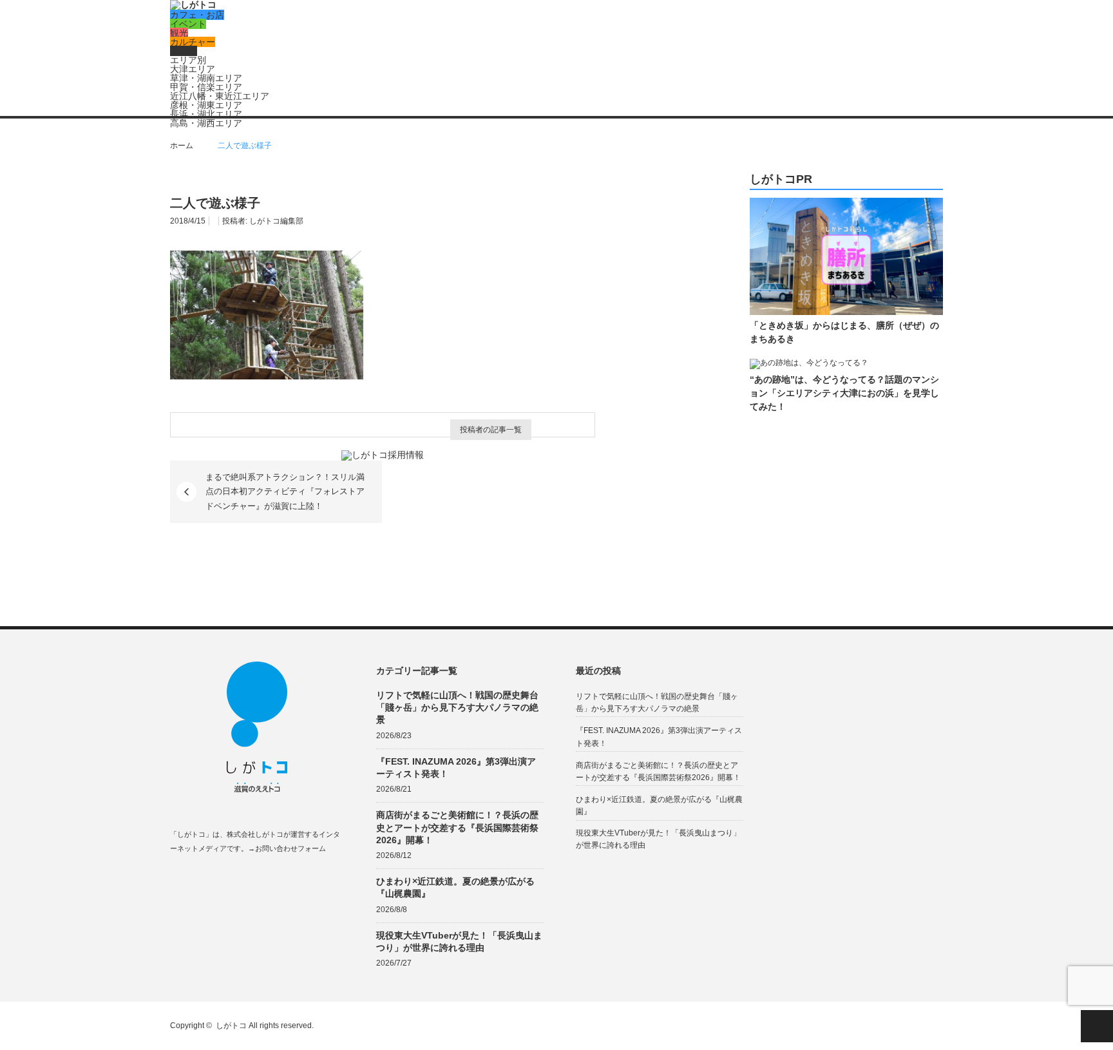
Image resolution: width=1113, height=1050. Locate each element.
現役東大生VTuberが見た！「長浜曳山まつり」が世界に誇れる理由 (459, 941)
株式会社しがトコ (255, 834)
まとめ (183, 51)
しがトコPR (781, 179)
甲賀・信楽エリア (206, 87)
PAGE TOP (1097, 1026)
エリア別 (188, 60)
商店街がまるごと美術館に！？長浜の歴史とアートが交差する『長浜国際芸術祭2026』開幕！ (457, 827)
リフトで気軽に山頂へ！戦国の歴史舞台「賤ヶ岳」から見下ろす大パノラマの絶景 (457, 707)
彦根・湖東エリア (206, 105)
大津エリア (192, 69)
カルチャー (192, 42)
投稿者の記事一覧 (491, 429)
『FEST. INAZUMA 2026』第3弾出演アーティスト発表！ (456, 767)
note (251, 879)
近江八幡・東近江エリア (219, 96)
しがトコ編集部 (276, 220)
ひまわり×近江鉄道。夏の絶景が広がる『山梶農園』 (455, 887)
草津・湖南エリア (206, 78)
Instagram (226, 879)
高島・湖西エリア (206, 123)
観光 (179, 33)
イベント (188, 24)
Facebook (176, 879)
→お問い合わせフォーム (287, 848)
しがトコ (231, 1025)
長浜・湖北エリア (206, 114)
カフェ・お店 (197, 15)
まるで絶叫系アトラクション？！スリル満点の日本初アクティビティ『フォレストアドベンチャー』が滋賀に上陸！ (285, 491)
